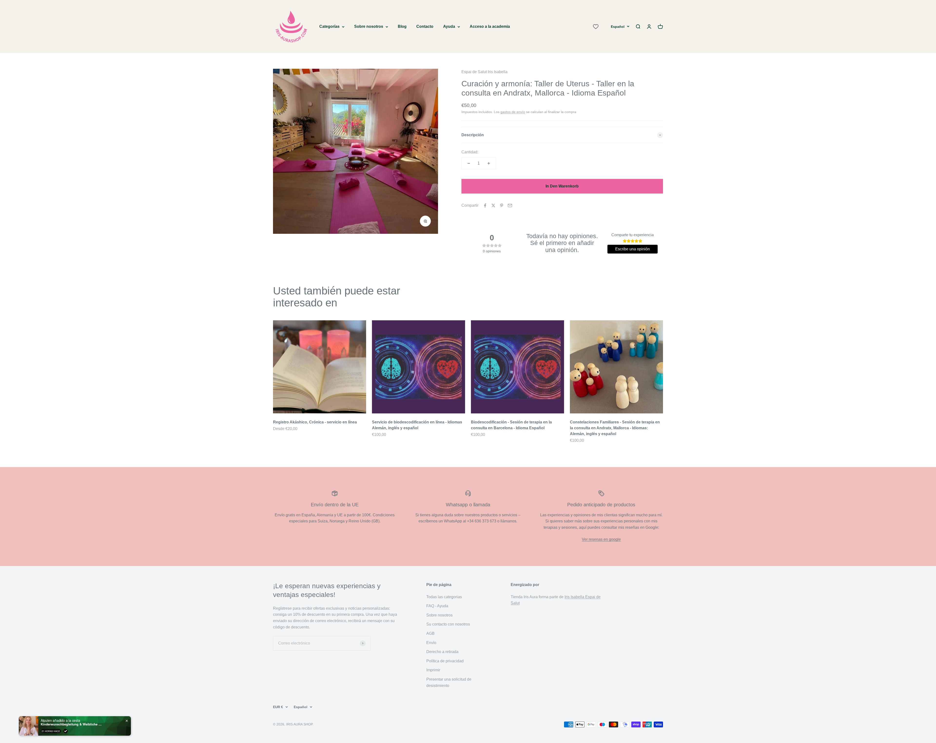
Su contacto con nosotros (448, 624)
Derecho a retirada (442, 652)
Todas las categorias (444, 597)
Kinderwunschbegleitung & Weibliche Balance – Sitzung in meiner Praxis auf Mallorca (71, 724)
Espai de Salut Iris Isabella (484, 72)
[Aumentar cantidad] (489, 163)
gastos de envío (512, 112)
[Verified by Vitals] (65, 731)
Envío (431, 643)
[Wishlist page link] (595, 26)
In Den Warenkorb (562, 186)
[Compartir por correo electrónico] (510, 205)
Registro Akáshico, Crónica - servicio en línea (315, 422)
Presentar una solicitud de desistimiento (448, 682)
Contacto (424, 26)
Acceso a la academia (490, 26)
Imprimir (433, 670)
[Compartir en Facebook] (485, 205)
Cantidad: (469, 152)
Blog (402, 26)
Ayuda (449, 26)
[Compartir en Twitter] (493, 205)
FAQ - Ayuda (437, 606)
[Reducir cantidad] (469, 163)
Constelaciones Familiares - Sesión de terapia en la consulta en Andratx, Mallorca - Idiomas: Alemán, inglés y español (615, 428)
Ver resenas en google (601, 539)
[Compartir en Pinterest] (501, 205)
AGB (430, 633)
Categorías (329, 26)
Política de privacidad (445, 661)
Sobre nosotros (368, 26)
